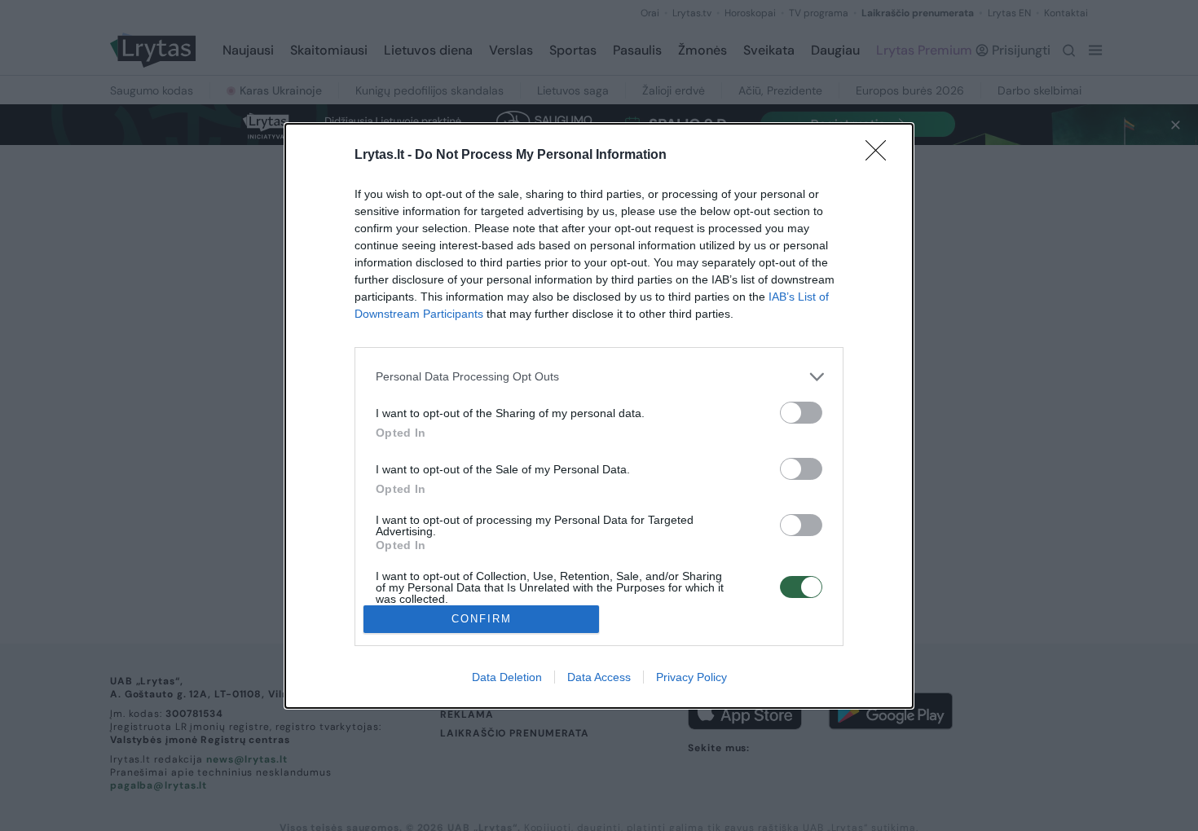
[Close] (880, 155)
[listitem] (599, 376)
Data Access (599, 677)
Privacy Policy (691, 677)
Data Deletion (507, 677)
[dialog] (599, 416)
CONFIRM (481, 619)
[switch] (801, 413)
